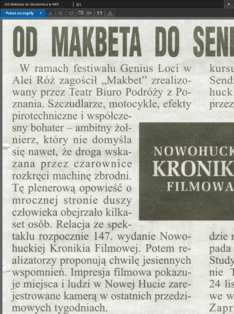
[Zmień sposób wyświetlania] (80, 13)
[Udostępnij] (60, 13)
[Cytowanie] (99, 13)
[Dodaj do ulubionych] (71, 13)
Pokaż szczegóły (20, 13)
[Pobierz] (50, 13)
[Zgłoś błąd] (110, 13)
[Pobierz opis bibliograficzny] (89, 13)
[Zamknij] (229, 4)
